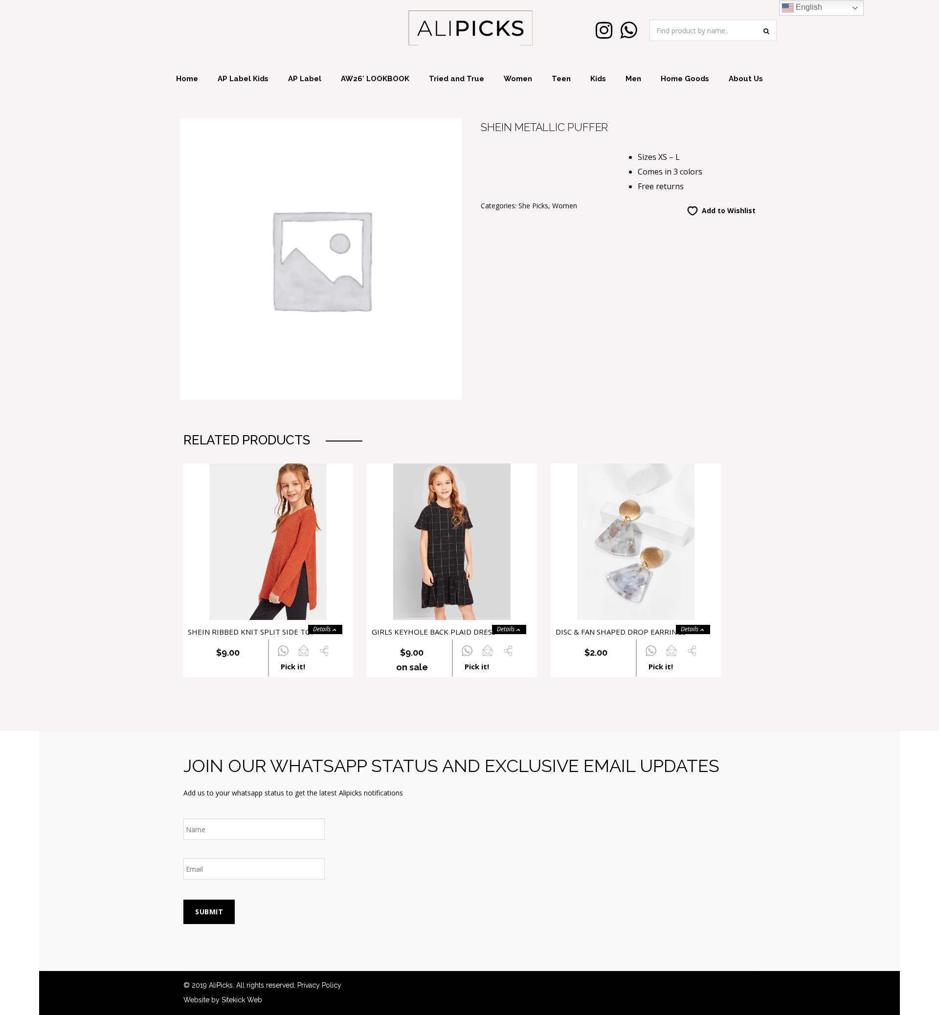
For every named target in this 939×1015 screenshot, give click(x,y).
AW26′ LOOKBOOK (375, 78)
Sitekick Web (242, 1000)
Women (518, 78)
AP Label (304, 78)
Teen (561, 78)
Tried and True (456, 78)
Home (187, 78)
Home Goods (685, 78)
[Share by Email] (303, 656)
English (808, 7)
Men (633, 78)
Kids (598, 78)
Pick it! (293, 666)
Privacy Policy (319, 985)
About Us (746, 78)
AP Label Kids (243, 78)
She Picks (533, 205)
